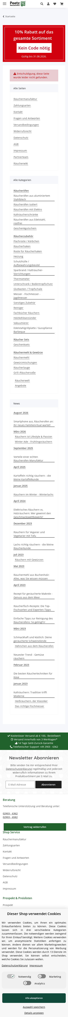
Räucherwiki (21, 163)
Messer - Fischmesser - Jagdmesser (27, 295)
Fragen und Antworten (27, 118)
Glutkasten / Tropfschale (28, 289)
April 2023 (19, 585)
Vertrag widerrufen (35, 827)
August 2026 (21, 412)
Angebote (20, 385)
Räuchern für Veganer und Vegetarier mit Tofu (29, 533)
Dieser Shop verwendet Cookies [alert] (34, 913)
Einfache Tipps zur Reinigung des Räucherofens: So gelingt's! (33, 620)
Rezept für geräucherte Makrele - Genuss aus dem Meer (33, 595)
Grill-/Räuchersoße (25, 372)
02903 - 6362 (10, 813)
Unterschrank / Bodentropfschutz (33, 284)
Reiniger (18, 307)
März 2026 (20, 431)
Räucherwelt (22, 380)
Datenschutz (21, 137)
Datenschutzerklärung (19, 769)
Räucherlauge (22, 367)
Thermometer (22, 278)
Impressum (20, 150)
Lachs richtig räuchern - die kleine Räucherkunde (34, 546)
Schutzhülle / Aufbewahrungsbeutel (27, 263)
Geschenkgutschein (25, 228)
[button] (42, 3)
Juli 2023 (19, 554)
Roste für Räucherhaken (28, 251)
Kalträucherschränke (26, 214)
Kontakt (18, 111)
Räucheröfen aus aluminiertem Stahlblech (32, 197)
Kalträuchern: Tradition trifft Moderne (30, 694)
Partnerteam (21, 157)
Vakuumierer (21, 323)
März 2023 (20, 628)
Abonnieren (48, 784)
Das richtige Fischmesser (29, 706)
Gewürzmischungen (25, 362)
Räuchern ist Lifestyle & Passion (33, 436)
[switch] (11, 976)
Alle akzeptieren (34, 998)
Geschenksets (22, 344)
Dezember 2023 (23, 523)
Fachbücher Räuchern (26, 312)
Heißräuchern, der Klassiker (31, 701)
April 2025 (19, 467)
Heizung (18, 256)
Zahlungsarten (22, 105)
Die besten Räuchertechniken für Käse (33, 675)
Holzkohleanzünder (25, 318)
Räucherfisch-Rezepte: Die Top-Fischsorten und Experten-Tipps (32, 607)
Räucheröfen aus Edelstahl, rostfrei (30, 221)
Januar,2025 (21, 485)
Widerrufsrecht (22, 131)
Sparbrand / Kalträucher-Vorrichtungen (28, 271)
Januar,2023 (21, 683)
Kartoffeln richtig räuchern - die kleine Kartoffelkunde (32, 477)
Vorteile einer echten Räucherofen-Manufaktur (28, 458)
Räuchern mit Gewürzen (29, 559)
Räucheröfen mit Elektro (28, 209)
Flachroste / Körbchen (26, 241)
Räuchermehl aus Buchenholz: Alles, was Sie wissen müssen (31, 576)
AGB (16, 144)
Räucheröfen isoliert (25, 204)
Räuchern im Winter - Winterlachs (33, 494)
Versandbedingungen (26, 124)
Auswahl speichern (34, 1007)
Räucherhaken (22, 246)
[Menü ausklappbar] (4, 2)
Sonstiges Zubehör (24, 302)
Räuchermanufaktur (25, 99)
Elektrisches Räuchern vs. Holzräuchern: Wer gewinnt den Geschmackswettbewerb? (32, 513)
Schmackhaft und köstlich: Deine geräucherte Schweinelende (33, 639)
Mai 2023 (19, 566)
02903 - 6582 (10, 817)
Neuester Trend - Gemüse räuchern (29, 656)
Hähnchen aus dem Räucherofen (34, 646)
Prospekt (8, 905)
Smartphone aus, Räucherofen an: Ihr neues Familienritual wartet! (34, 423)
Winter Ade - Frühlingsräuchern (33, 441)
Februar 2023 (21, 664)
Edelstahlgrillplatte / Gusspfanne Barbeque (33, 329)
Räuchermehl (21, 357)
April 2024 (19, 501)
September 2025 (23, 448)
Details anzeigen (34, 1013)
